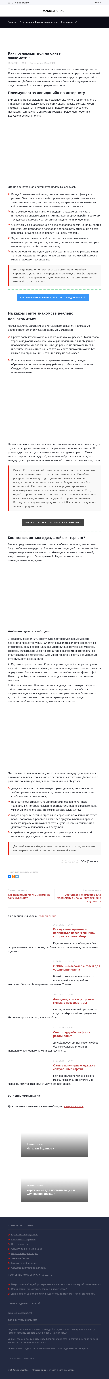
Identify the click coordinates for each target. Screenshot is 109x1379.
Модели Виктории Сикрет (24, 1253)
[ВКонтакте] (9, 876)
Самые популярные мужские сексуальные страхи (74, 1067)
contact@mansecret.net (20, 1313)
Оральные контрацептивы (24, 1234)
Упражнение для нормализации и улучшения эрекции (51, 1191)
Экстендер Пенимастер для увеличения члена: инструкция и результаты (79, 898)
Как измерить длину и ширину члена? (47, 1289)
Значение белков (20, 1258)
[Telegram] (17, 876)
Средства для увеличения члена (28, 1268)
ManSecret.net (54, 10)
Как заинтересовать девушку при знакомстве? (53, 522)
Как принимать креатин (23, 1239)
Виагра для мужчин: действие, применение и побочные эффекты (61, 1294)
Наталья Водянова (40, 1148)
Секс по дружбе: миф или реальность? (71, 1034)
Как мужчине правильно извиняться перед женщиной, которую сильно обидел (74, 933)
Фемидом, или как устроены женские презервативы (73, 1001)
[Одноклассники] (13, 876)
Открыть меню (20, 3)
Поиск (97, 3)
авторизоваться (73, 1106)
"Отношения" (47, 916)
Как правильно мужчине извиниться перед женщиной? (53, 298)
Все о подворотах (20, 1244)
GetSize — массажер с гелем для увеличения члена (76, 967)
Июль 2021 (49, 63)
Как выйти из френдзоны (24, 1263)
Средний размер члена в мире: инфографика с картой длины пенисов (64, 1284)
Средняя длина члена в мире (26, 1249)
